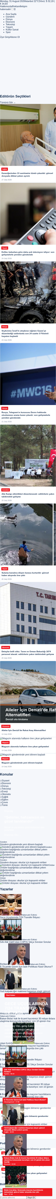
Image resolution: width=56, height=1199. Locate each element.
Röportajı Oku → (12, 835)
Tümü (4, 805)
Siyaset (4, 780)
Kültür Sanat (12, 29)
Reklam (16, 6)
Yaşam (9, 27)
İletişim (23, 6)
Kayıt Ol (31, 1197)
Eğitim (4, 799)
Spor (8, 32)
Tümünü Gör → (8, 102)
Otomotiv (5, 794)
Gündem (10, 16)
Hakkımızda (6, 6)
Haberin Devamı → (14, 1044)
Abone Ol (15, 37)
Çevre (4, 802)
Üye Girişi (5, 37)
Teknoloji (10, 24)
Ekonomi (10, 22)
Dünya (9, 19)
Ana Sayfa (11, 14)
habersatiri (5, 9)
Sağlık (4, 797)
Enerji (4, 791)
